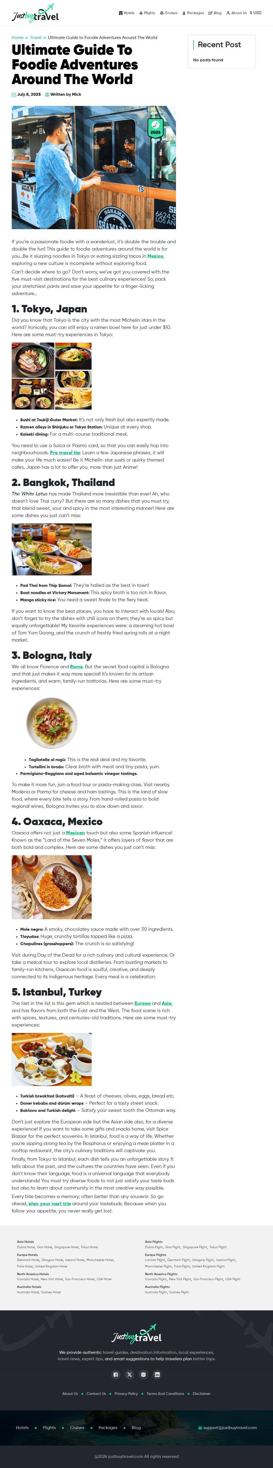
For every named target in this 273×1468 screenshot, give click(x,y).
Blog (136, 1428)
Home (17, 38)
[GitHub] (129, 1374)
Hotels (22, 1428)
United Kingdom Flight (208, 1266)
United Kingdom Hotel (51, 1266)
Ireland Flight (225, 1260)
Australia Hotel (28, 1292)
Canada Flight (156, 1279)
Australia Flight (156, 1292)
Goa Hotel (44, 1247)
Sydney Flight (179, 1292)
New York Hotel (52, 1279)
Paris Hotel (25, 1266)
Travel (36, 38)
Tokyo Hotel (89, 1247)
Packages (108, 1428)
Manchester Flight (158, 1266)
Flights (49, 1428)
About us (70, 1394)
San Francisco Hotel (79, 1279)
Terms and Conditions (165, 1394)
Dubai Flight (154, 1247)
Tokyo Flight (218, 1247)
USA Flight (233, 1279)
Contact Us (96, 1394)
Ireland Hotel (74, 1260)
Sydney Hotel (51, 1292)
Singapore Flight (195, 1247)
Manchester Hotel (100, 1260)
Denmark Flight (178, 1260)
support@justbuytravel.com (230, 1428)
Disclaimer (202, 1394)
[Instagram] (143, 1374)
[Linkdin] (157, 1374)
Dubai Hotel (26, 1247)
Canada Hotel (27, 1279)
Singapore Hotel (66, 1247)
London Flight (155, 1260)
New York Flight (180, 1279)
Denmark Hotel (28, 1260)
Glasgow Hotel (52, 1260)
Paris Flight (182, 1266)
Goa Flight (172, 1247)
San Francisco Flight (208, 1279)
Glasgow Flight (203, 1260)
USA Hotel (104, 1279)
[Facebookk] (116, 1374)
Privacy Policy (126, 1394)
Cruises (77, 1428)
